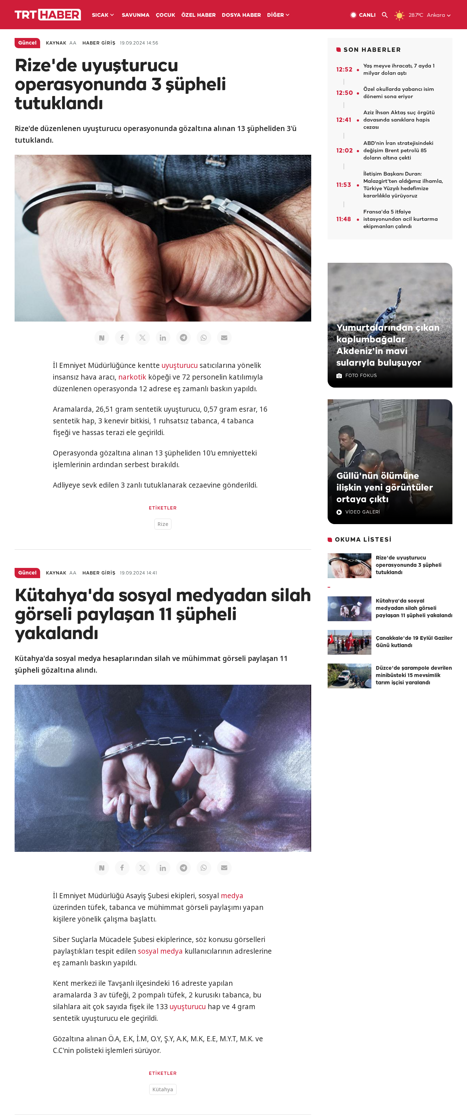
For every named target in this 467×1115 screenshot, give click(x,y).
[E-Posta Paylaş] (224, 337)
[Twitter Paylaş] (142, 337)
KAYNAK (56, 43)
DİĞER (275, 15)
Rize (163, 523)
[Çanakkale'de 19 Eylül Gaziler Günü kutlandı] (349, 642)
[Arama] (387, 15)
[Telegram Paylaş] (183, 337)
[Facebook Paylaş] (122, 337)
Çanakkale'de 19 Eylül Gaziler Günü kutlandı (414, 642)
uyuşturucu (180, 365)
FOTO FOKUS (361, 375)
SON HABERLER (372, 50)
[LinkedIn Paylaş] (163, 337)
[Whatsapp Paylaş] (204, 337)
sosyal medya (160, 951)
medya (232, 895)
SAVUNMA (136, 15)
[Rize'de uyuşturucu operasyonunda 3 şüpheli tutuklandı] (349, 565)
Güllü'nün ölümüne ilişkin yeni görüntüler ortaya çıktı (384, 488)
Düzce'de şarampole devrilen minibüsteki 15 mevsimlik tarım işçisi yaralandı (414, 676)
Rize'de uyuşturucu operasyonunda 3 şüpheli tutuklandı (408, 565)
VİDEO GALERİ (363, 512)
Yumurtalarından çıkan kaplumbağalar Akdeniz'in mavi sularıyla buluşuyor (388, 345)
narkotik (132, 377)
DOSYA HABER (241, 15)
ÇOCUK (165, 15)
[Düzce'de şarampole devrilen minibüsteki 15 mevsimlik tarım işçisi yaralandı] (349, 676)
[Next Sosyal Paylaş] (101, 337)
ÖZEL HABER (198, 15)
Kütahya (163, 1089)
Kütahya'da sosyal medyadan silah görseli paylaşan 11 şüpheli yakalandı (414, 609)
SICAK (100, 15)
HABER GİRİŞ (99, 43)
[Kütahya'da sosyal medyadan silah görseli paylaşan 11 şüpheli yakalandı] (349, 608)
